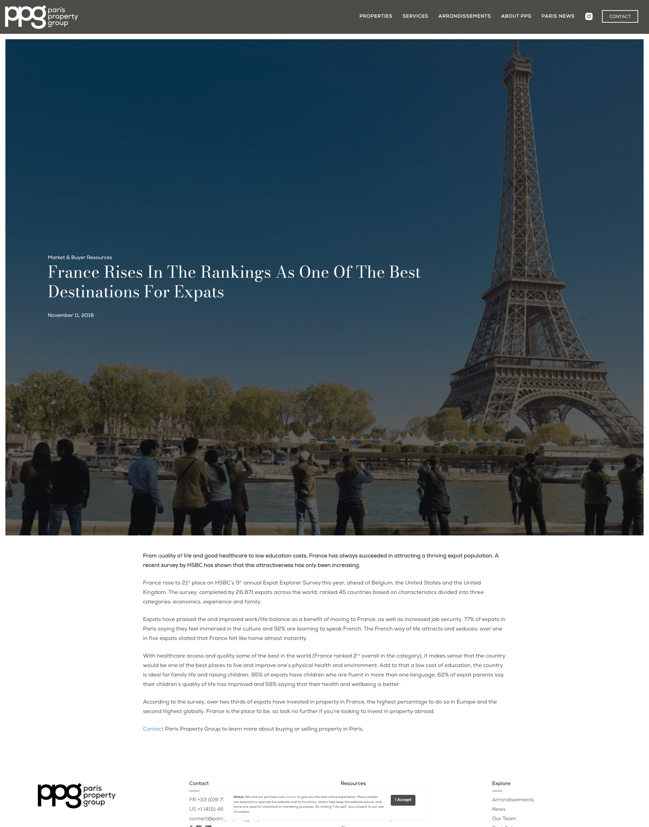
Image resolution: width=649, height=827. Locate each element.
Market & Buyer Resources (80, 258)
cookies (290, 797)
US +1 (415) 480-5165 (215, 809)
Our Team (504, 819)
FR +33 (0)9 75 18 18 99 (218, 800)
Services (415, 16)
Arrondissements (464, 16)
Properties (376, 16)
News (499, 809)
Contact (153, 729)
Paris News (558, 16)
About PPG (516, 16)
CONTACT (620, 17)
